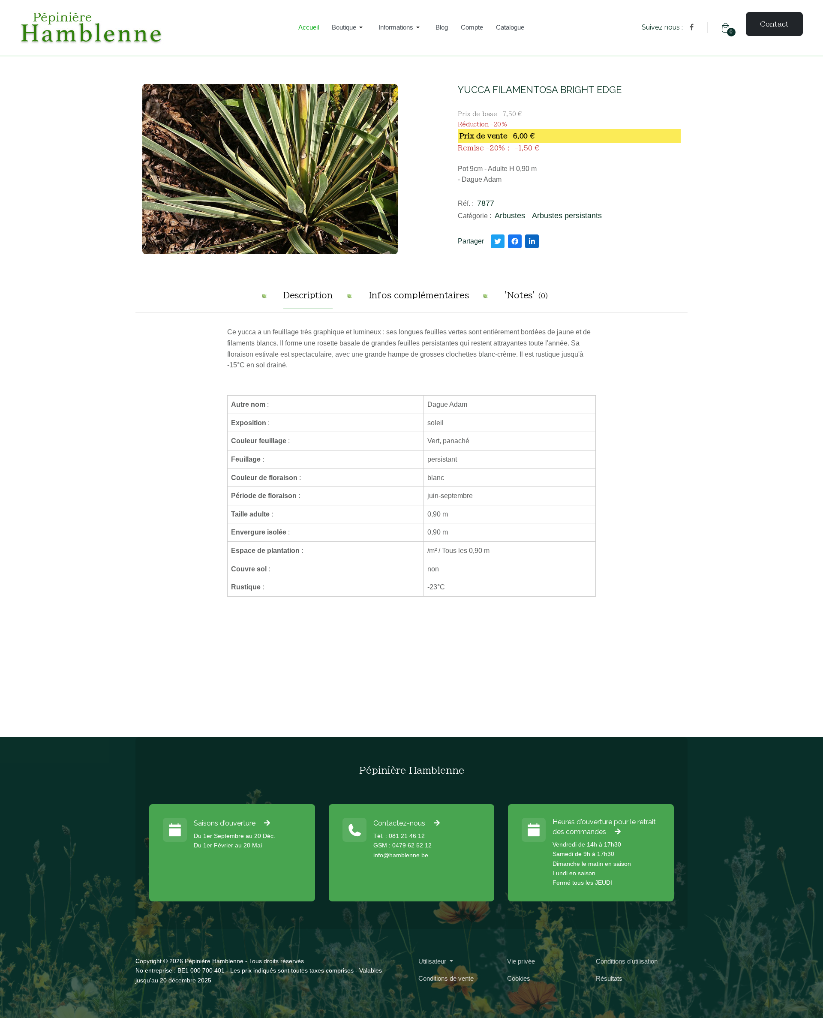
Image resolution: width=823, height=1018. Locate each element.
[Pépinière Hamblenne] (146, 28)
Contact (774, 24)
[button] (348, 27)
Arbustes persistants (567, 215)
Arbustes (510, 215)
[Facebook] (692, 27)
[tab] (308, 298)
